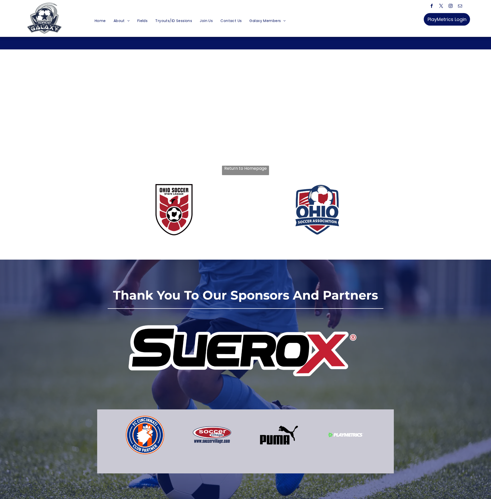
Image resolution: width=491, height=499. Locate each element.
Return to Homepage (245, 168)
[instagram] (451, 6)
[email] (460, 6)
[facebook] (432, 6)
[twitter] (441, 6)
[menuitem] (100, 21)
